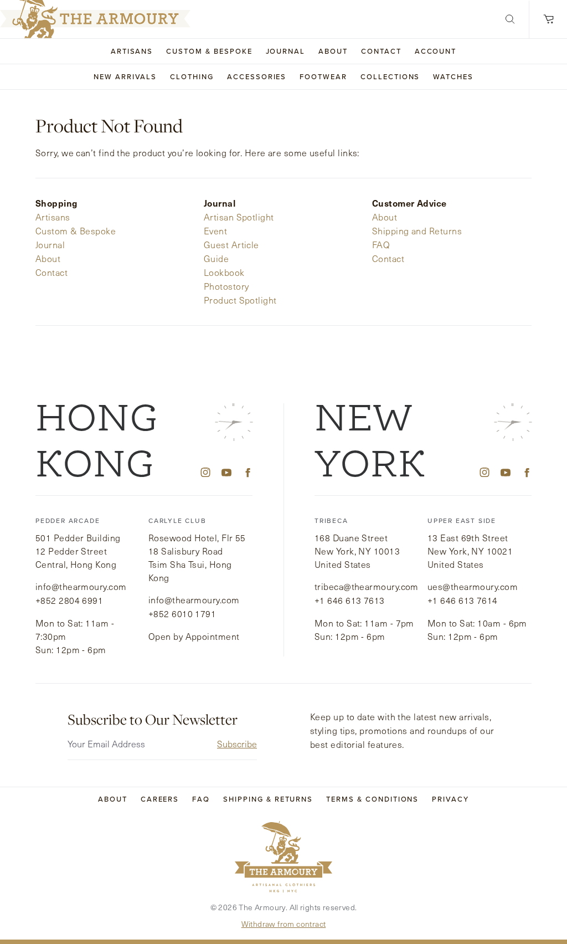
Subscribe (237, 744)
